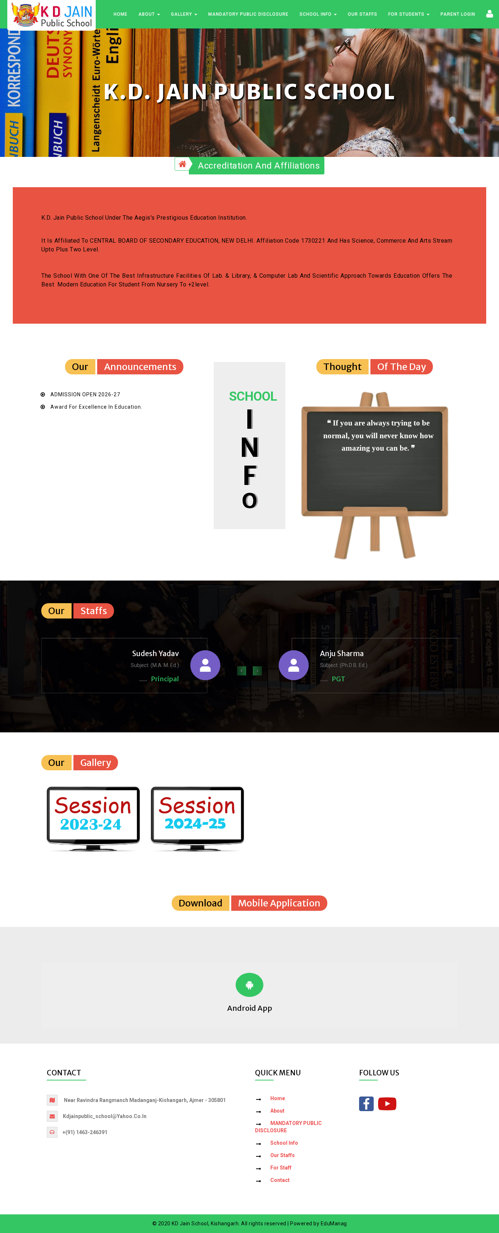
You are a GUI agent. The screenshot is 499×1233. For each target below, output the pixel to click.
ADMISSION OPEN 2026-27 (85, 394)
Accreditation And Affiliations (259, 166)
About (147, 14)
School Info (316, 14)
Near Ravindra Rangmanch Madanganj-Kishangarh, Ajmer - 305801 (145, 1100)
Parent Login (458, 14)
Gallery (182, 14)
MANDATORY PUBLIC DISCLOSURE (248, 14)
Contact (280, 1180)
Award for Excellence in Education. (96, 407)
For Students (407, 14)
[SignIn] (490, 13)
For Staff (281, 1168)
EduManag (334, 1223)
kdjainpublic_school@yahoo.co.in (104, 1116)
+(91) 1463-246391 (84, 1132)
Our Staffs (362, 14)
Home (120, 14)
